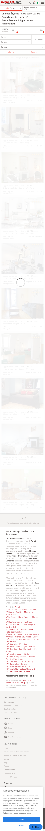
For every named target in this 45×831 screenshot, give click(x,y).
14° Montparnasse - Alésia (17, 654)
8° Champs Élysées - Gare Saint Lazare (22, 634)
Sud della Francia (14, 736)
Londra (11, 732)
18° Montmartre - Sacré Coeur (19, 666)
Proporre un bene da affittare (15, 755)
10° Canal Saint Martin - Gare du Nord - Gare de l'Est (22, 640)
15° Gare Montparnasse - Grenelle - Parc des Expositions (21, 657)
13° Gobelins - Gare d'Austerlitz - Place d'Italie (22, 650)
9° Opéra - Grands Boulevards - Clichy (22, 636)
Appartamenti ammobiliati (13, 705)
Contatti (7, 766)
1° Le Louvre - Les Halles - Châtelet (21, 609)
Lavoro (6, 759)
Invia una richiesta (10, 712)
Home (6, 748)
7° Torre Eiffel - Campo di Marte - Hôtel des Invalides (20, 630)
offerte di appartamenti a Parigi (18, 681)
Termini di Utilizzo (10, 777)
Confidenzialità (9, 773)
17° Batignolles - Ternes (16, 663)
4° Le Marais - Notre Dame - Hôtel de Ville (22, 618)
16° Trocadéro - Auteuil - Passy (19, 661)
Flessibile (40, 39)
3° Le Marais (11, 614)
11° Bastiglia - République (17, 644)
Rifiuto (21, 825)
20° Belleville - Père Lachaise (18, 671)
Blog (5, 762)
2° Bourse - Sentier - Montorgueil (20, 612)
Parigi (17, 607)
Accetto (21, 820)
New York (12, 723)
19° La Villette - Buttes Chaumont (20, 668)
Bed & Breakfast (10, 709)
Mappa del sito (9, 769)
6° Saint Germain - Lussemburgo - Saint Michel (20, 625)
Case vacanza (9, 702)
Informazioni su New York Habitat (16, 751)
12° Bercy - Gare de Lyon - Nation (20, 646)
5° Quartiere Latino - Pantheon (19, 621)
